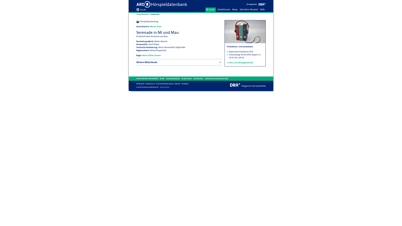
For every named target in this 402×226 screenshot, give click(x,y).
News (235, 9)
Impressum (140, 84)
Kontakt (178, 84)
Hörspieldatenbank (142, 14)
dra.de (143, 9)
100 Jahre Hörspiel (249, 9)
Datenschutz (150, 84)
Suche (212, 9)
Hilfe (262, 9)
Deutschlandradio (174, 79)
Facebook (185, 84)
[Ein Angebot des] (262, 4)
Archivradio (199, 79)
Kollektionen (224, 9)
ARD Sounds (187, 79)
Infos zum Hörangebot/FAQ (241, 62)
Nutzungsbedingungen (165, 84)
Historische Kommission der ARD (217, 79)
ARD (162, 79)
